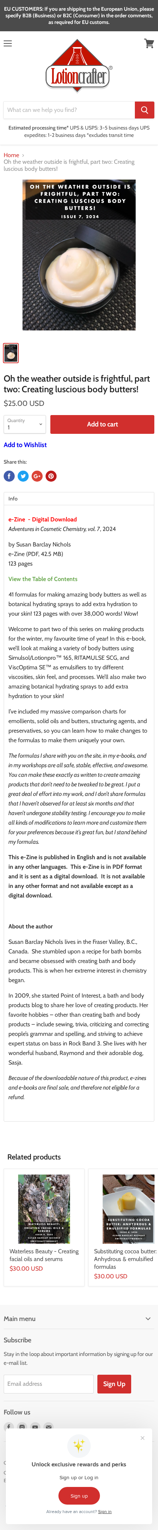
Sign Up (114, 1384)
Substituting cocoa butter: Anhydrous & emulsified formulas (125, 1259)
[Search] (144, 110)
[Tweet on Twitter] (23, 476)
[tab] (79, 498)
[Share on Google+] (37, 476)
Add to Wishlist (25, 445)
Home (11, 155)
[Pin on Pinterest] (51, 476)
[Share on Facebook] (9, 476)
